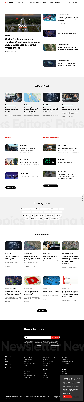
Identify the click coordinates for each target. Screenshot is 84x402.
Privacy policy (8, 396)
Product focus (49, 6)
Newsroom (7, 6)
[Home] (9, 3)
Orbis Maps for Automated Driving (50, 357)
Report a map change (44, 396)
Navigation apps (27, 355)
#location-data (34, 209)
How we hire (45, 377)
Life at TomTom (57, 6)
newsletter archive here (55, 344)
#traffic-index (50, 215)
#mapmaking (44, 209)
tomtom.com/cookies (67, 393)
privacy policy (39, 344)
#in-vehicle (47, 212)
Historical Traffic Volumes (29, 381)
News (17, 6)
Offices (44, 373)
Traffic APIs (26, 383)
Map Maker (45, 359)
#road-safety (26, 215)
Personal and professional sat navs (31, 357)
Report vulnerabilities (34, 396)
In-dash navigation (28, 359)
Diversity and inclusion (47, 379)
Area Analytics (27, 371)
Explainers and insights (25, 6)
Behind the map (34, 6)
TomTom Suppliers (37, 391)
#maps (26, 218)
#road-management (37, 212)
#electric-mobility (40, 215)
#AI (32, 215)
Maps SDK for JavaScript (48, 361)
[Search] (70, 2)
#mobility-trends (53, 209)
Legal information (15, 396)
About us (64, 371)
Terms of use (22, 396)
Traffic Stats (26, 373)
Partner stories (42, 6)
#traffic (61, 209)
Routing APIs (65, 355)
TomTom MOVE (29, 391)
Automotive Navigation (66, 359)
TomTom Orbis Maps (47, 355)
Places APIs (64, 357)
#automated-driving (56, 212)
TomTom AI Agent (65, 363)
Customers (64, 373)
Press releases (64, 6)
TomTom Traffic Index (9, 391)
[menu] (75, 2)
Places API (45, 365)
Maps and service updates (29, 363)
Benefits (45, 375)
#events (46, 218)
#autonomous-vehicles (36, 218)
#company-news (26, 212)
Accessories (26, 361)
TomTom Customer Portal (20, 391)
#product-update (55, 218)
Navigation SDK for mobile (67, 361)
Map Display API (46, 363)
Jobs (44, 371)
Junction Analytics (28, 379)
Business (19, 2)
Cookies (27, 396)
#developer (58, 215)
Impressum (7, 398)
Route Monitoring (27, 377)
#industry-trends (25, 209)
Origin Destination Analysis (29, 375)
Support (25, 365)
